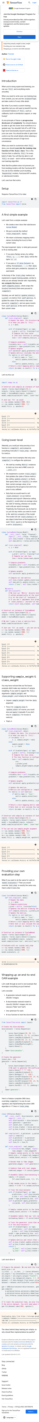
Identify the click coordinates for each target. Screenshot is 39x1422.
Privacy (10, 1407)
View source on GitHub (14, 65)
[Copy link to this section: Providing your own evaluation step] (22, 874)
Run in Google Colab (13, 59)
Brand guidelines (7, 1395)
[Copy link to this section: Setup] (11, 189)
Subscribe (32, 1412)
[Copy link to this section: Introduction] (18, 81)
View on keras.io (12, 70)
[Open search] (29, 2)
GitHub (4, 1368)
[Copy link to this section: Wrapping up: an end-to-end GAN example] (20, 978)
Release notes (6, 1388)
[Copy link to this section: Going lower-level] (25, 440)
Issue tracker (6, 1385)
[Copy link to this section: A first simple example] (30, 215)
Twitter (4, 1372)
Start (19, 37)
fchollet (11, 54)
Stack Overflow (7, 1392)
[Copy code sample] (35, 199)
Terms (4, 1407)
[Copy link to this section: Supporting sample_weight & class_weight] (21, 680)
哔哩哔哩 (5, 1375)
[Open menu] (3, 2)
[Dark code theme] (32, 199)
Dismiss (19, 31)
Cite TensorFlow (7, 1399)
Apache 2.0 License (8, 1346)
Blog (3, 1365)
